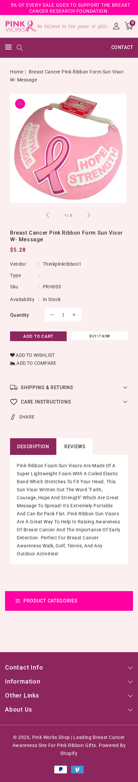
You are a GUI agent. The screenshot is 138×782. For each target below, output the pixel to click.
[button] (8, 48)
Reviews (74, 446)
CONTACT (122, 47)
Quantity (19, 315)
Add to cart (38, 336)
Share (27, 417)
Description (33, 446)
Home (16, 71)
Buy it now (99, 336)
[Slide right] (88, 216)
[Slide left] (48, 216)
